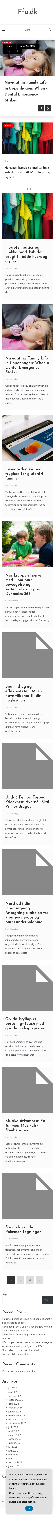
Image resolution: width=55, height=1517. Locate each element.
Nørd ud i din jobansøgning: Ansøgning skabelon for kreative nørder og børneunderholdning (26, 913)
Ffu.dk (27, 12)
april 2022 (13, 1431)
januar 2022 (14, 1435)
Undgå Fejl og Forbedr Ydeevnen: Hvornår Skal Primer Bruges (27, 802)
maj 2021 (13, 1454)
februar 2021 (15, 1462)
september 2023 (17, 1423)
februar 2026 (15, 1396)
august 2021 (15, 1442)
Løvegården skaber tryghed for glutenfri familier (24, 474)
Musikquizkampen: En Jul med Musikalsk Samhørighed (25, 1125)
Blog (9, 46)
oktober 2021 (15, 1438)
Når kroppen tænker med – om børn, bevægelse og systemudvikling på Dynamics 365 (24, 584)
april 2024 (13, 1403)
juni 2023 (13, 1427)
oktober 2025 (15, 1399)
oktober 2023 (15, 1419)
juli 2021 (12, 1446)
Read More (18, 108)
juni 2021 (13, 1450)
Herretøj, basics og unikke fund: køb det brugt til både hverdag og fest (27, 172)
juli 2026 (12, 1388)
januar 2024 (14, 1411)
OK (29, 1508)
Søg (4, 1294)
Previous (41, 108)
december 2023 (16, 1415)
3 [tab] (30, 189)
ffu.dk (14, 51)
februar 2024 (15, 1407)
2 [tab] (27, 189)
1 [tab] (24, 189)
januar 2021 (14, 1466)
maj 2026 (13, 1392)
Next (48, 108)
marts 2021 (14, 1458)
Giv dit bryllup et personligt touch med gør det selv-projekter (25, 1023)
